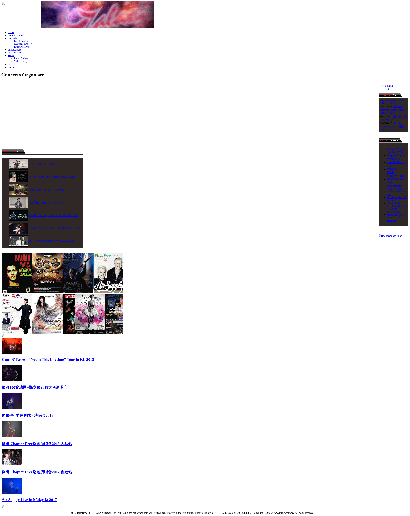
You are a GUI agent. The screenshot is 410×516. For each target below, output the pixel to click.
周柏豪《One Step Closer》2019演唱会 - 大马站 (55, 228)
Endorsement (14, 49)
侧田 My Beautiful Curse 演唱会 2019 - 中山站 (392, 118)
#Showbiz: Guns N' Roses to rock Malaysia (397, 217)
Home (11, 32)
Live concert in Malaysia (328, 513)
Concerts (12, 38)
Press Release (14, 52)
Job (9, 64)
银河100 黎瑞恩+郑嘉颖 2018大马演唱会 (51, 241)
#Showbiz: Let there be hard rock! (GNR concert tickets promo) (396, 207)
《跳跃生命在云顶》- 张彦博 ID (46, 202)
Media (11, 55)
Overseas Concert (23, 43)
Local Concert (21, 41)
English (389, 85)
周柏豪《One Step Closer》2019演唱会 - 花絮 (53, 215)
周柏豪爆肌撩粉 (396, 175)
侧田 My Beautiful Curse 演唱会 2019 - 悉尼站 (392, 101)
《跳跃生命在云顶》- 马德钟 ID (46, 189)
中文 (387, 88)
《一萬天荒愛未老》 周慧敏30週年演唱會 (52, 177)
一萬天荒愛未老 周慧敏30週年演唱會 (393, 128)
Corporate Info (15, 35)
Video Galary (21, 61)
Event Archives (22, 46)
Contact (12, 67)
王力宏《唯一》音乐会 (41, 164)
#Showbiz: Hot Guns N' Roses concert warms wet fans (396, 190)
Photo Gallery (21, 58)
